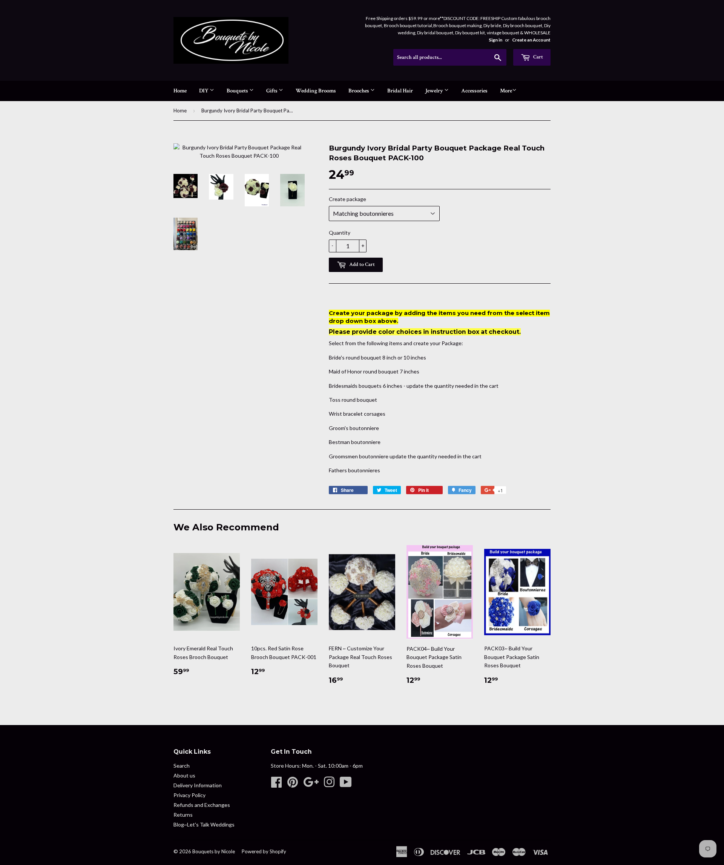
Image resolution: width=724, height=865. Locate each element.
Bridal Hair (400, 90)
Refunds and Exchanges (201, 805)
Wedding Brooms (316, 90)
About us (184, 775)
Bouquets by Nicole (213, 851)
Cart (537, 57)
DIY (204, 90)
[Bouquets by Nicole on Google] (311, 784)
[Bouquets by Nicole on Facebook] (276, 784)
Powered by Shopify (264, 851)
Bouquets (238, 90)
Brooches (359, 90)
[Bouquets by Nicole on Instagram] (329, 784)
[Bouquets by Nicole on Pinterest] (292, 784)
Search (181, 765)
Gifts (272, 90)
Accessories (474, 90)
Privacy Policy (189, 795)
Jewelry (434, 90)
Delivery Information (197, 785)
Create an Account (531, 40)
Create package (347, 199)
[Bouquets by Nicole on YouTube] (346, 784)
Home (180, 90)
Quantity (339, 232)
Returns (183, 814)
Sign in (495, 40)
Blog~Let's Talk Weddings (204, 824)
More (506, 90)
